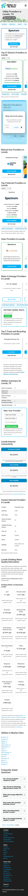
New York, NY (6, 873)
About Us (5, 832)
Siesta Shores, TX (5, 745)
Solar (25, 24)
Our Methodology (7, 834)
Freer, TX (3, 749)
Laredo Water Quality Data (8, 305)
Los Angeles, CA (7, 869)
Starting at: (9, 215)
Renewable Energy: (10, 76)
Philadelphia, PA (7, 875)
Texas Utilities (10, 825)
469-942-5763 (12, 89)
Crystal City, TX (5, 758)
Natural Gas (12, 24)
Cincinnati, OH (7, 879)
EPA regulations (18, 727)
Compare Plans (5, 94)
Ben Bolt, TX (4, 764)
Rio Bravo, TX (4, 737)
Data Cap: (9, 208)
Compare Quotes (11, 266)
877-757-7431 (14, 47)
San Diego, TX (5, 754)
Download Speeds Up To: (9, 204)
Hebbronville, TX (5, 747)
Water (4, 850)
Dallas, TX (6, 871)
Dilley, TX (3, 756)
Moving (5, 858)
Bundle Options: (8, 210)
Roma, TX (3, 760)
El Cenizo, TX (4, 739)
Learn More (12, 352)
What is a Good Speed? (7, 228)
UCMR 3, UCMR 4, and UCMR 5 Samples (16, 717)
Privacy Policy (7, 839)
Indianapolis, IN (7, 881)
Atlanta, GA (6, 865)
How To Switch (15, 94)
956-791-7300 (11, 299)
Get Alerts (8, 316)
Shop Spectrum (14, 44)
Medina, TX (4, 741)
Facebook (6, 886)
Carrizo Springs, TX (6, 752)
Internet (20, 24)
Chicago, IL (6, 877)
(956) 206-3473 (11, 355)
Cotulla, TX (4, 750)
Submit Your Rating (11, 426)
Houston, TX (6, 863)
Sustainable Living (8, 856)
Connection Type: (10, 206)
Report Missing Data (8, 837)
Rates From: (9, 74)
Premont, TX (4, 762)
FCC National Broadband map (18, 494)
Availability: (9, 212)
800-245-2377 (11, 174)
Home (3, 825)
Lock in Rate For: (8, 80)
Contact (5, 835)
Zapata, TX (4, 743)
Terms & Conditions (8, 841)
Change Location (10, 18)
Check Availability (12, 86)
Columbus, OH (7, 867)
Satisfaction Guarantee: (9, 78)
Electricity (4, 24)
